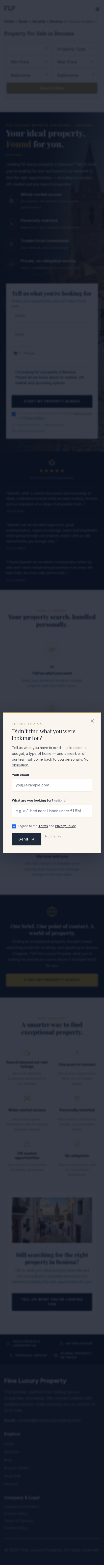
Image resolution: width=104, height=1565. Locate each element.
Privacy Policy (65, 826)
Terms (43, 826)
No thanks (53, 836)
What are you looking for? (39, 801)
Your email (20, 775)
